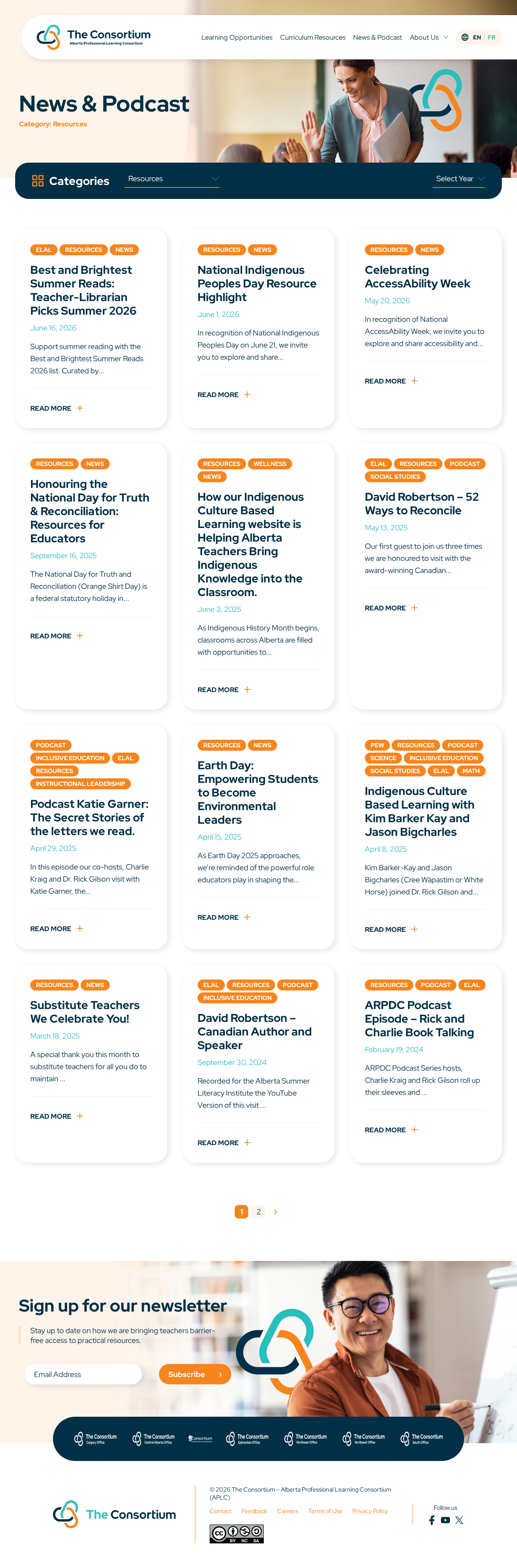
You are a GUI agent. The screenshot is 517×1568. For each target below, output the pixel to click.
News (124, 250)
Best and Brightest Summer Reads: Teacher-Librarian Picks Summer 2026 (83, 290)
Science (383, 758)
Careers (287, 1511)
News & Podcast (377, 37)
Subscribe (186, 1374)
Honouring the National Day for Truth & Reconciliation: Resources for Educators (89, 511)
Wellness (270, 464)
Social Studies (395, 477)
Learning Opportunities (237, 37)
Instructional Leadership (80, 784)
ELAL (44, 250)
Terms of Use (325, 1511)
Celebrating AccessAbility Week (417, 276)
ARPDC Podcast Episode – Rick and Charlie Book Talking (419, 1018)
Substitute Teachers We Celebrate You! (85, 1011)
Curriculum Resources (313, 37)
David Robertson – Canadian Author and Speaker (255, 1031)
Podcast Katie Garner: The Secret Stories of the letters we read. (89, 817)
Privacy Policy (370, 1511)
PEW (377, 745)
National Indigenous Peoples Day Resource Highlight (257, 283)
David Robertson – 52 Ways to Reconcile (422, 503)
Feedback (254, 1511)
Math (471, 771)
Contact (221, 1511)
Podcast (465, 464)
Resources (83, 250)
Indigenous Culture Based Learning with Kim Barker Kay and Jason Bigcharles (420, 811)
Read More (51, 408)
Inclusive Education (70, 758)
